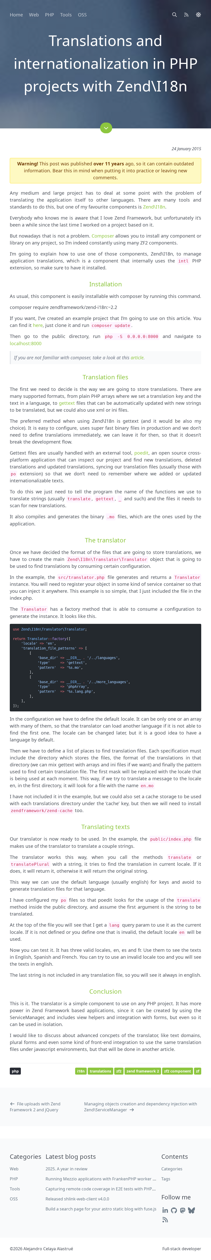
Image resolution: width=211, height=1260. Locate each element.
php (15, 1071)
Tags (165, 1179)
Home (16, 15)
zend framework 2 (143, 1071)
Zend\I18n (154, 207)
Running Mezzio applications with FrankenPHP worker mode (105, 1179)
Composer (103, 236)
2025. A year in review (66, 1169)
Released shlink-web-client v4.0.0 (77, 1199)
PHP (49, 15)
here (38, 325)
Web (34, 15)
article (137, 357)
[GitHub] (174, 1210)
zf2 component (177, 1071)
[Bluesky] (191, 1210)
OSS (82, 15)
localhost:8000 (25, 343)
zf (197, 1071)
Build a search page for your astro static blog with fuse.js (101, 1209)
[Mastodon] (183, 1210)
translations (100, 1071)
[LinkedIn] (165, 1210)
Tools (66, 15)
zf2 (118, 1071)
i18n (81, 1071)
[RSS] (165, 1219)
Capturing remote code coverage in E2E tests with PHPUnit (103, 1189)
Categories (171, 1169)
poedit (141, 453)
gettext (67, 403)
